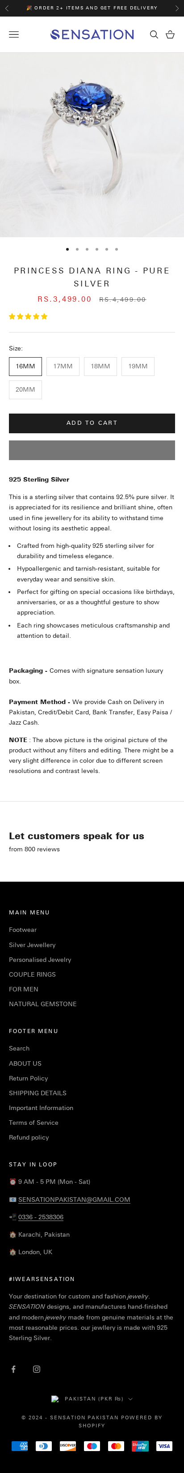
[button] (29, 316)
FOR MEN (23, 989)
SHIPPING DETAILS (38, 1093)
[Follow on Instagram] (36, 1369)
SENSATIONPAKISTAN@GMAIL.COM (74, 1200)
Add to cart (92, 423)
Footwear (23, 930)
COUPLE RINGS (32, 974)
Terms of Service (34, 1123)
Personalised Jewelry (40, 960)
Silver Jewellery (32, 945)
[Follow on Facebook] (13, 1369)
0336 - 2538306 (40, 1217)
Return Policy (28, 1078)
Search (19, 1048)
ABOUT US (25, 1063)
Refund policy (29, 1137)
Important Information (41, 1108)
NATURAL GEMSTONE (43, 1004)
